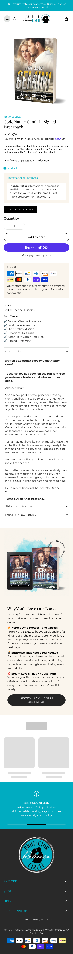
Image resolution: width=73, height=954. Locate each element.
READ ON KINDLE (20, 209)
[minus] (7, 226)
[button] (36, 237)
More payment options (36, 255)
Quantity (11, 218)
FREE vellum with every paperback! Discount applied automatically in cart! (36, 5)
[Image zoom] (36, 70)
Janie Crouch (12, 116)
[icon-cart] (65, 19)
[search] (14, 19)
